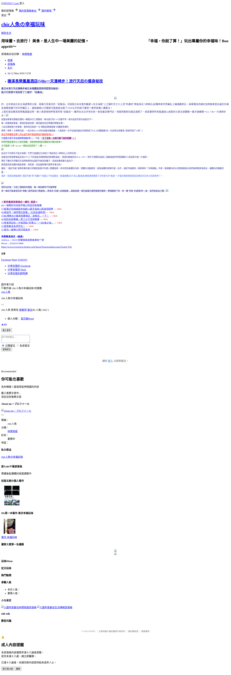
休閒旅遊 (27, 54)
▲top (4, 324)
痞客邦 (23, 310)
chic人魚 (5, 292)
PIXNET (92, 631)
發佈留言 (7, 349)
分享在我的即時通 (18, 273)
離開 (18, 669)
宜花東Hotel (27, 318)
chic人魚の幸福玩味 (23, 24)
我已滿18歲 (8, 669)
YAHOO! (22, 259)
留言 (29, 310)
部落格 (11, 64)
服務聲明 (145, 631)
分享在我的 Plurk (17, 269)
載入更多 (7, 330)
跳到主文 (6, 33)
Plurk (14, 259)
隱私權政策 (133, 631)
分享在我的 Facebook (19, 266)
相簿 (10, 60)
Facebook (6, 259)
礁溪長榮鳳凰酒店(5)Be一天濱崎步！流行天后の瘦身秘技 (55, 81)
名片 (10, 68)
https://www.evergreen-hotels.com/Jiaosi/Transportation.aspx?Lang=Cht (36, 247)
